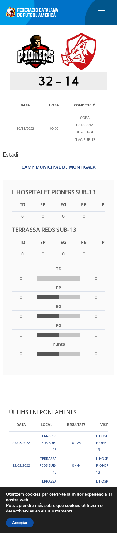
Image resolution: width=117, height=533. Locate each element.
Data (21, 424)
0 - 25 (76, 442)
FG (84, 205)
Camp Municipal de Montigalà (59, 167)
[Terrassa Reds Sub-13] (79, 51)
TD (22, 205)
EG (63, 205)
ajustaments (60, 511)
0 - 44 (76, 465)
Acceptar (19, 522)
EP (43, 205)
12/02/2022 (21, 465)
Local (46, 424)
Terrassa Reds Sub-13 (47, 442)
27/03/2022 (21, 442)
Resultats (76, 424)
